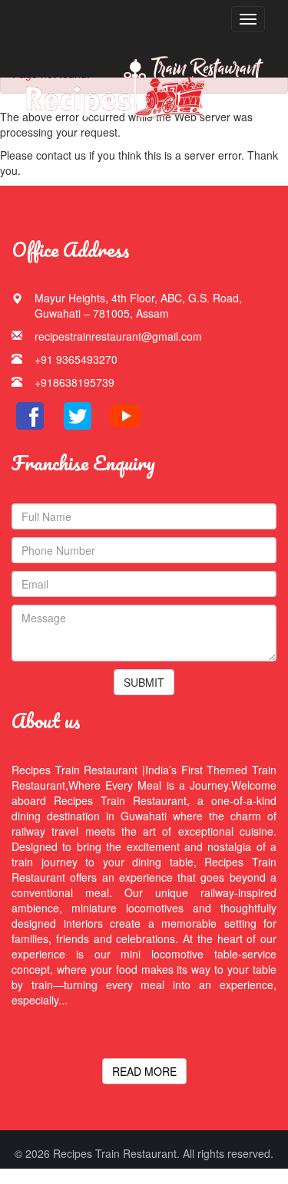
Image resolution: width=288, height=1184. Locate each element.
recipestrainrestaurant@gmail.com (118, 336)
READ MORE (144, 1071)
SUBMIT (144, 682)
